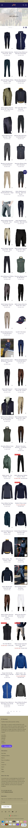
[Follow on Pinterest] (9, 811)
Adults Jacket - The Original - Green (7, 476)
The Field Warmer (7, 643)
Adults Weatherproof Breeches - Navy (7, 136)
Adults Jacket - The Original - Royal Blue (21, 674)
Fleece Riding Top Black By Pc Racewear (21, 703)
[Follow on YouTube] (12, 811)
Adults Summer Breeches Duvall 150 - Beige (21, 417)
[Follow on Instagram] (5, 811)
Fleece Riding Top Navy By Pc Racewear (7, 504)
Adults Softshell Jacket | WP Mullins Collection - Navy (7, 361)
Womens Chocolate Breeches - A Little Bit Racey (20, 447)
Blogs (2, 769)
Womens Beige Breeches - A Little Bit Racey (7, 332)
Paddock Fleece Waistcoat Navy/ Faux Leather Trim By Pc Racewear (7, 418)
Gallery (2, 771)
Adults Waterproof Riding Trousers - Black (20, 476)
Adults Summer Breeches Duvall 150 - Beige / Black (21, 645)
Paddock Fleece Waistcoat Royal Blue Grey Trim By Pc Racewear (7, 704)
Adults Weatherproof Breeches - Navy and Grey (20, 221)
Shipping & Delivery (5, 755)
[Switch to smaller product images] (26, 27)
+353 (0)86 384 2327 (7, 790)
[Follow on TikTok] (16, 811)
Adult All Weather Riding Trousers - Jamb (7, 80)
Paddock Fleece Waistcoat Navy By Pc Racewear (20, 53)
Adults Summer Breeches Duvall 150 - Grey (7, 221)
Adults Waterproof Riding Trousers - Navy (7, 277)
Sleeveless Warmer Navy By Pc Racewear (21, 164)
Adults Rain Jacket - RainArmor (21, 559)
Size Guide (3, 753)
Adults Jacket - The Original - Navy (7, 559)
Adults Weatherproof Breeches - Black (7, 390)
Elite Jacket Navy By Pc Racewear (21, 108)
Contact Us (3, 764)
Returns (3, 757)
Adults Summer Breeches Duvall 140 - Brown (21, 390)
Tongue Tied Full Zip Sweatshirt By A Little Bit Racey (7, 674)
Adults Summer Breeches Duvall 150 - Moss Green (7, 108)
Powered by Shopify (19, 818)
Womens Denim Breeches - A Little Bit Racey (21, 360)
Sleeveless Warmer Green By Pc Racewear (7, 447)
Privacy (2, 762)
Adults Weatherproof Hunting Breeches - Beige (7, 192)
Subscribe (6, 806)
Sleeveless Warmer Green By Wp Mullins (21, 277)
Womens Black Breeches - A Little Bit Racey (20, 136)
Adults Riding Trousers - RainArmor (21, 587)
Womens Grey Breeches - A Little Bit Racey (7, 164)
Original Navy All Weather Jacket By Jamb (20, 532)
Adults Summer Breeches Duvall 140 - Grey (7, 305)
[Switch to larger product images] (23, 27)
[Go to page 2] (19, 711)
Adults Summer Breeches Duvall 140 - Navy (7, 53)
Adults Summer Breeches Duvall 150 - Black (21, 249)
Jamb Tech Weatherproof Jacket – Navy (7, 532)
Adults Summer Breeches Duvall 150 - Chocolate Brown (7, 616)
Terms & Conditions (5, 760)
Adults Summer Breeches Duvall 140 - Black (21, 305)
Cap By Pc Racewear (21, 331)
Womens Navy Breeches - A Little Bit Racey (21, 80)
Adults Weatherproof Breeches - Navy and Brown (21, 193)
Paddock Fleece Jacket (20, 503)
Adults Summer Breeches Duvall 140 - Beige (7, 249)
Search (2, 766)
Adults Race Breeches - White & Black (21, 615)
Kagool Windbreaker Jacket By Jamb (7, 587)
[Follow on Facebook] (2, 811)
